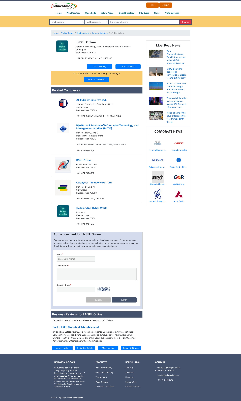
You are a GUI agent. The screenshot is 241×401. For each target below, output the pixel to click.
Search (185, 22)
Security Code (64, 285)
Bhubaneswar (83, 33)
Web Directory (73, 13)
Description (63, 265)
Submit (124, 300)
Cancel (98, 300)
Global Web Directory (104, 372)
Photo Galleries (172, 13)
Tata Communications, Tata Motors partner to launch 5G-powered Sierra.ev (176, 57)
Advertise (129, 372)
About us (129, 368)
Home (59, 13)
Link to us (129, 377)
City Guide (144, 13)
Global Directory (126, 13)
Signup (165, 5)
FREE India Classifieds (105, 386)
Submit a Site (130, 382)
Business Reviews (132, 386)
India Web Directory (104, 368)
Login (152, 5)
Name (60, 254)
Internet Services (100, 33)
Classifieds (90, 13)
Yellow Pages (107, 13)
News (157, 13)
